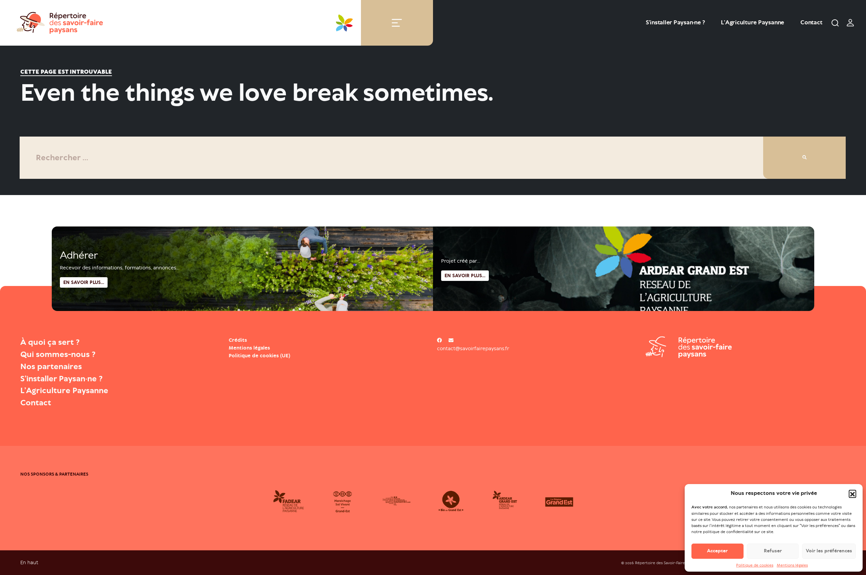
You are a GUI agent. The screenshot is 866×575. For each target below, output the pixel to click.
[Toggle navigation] (396, 23)
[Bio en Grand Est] (460, 501)
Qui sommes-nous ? (57, 354)
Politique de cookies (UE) (259, 355)
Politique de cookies (754, 565)
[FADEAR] (297, 501)
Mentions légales (792, 565)
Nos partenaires (51, 366)
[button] (852, 493)
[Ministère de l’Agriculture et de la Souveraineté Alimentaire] (406, 501)
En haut (29, 562)
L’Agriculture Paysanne (752, 22)
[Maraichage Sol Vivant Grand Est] (351, 501)
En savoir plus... (465, 276)
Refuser (773, 551)
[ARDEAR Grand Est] (514, 501)
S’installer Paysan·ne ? (675, 22)
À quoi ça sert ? (49, 342)
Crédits (238, 340)
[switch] (850, 22)
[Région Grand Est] (568, 501)
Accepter (717, 551)
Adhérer (79, 255)
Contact (811, 22)
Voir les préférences (829, 551)
